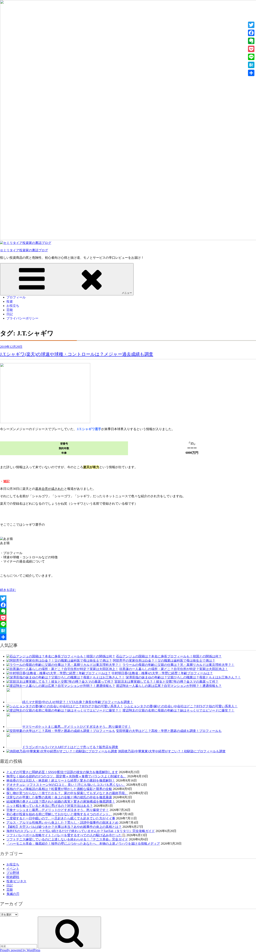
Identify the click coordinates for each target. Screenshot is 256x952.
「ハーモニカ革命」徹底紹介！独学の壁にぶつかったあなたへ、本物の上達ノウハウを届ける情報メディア (83, 843)
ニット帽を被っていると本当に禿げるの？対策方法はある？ (49, 805)
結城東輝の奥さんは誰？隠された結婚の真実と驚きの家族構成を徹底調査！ (60, 801)
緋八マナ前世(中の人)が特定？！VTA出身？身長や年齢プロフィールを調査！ (77, 702)
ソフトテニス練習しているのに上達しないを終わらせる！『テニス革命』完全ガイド (67, 839)
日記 (9, 314)
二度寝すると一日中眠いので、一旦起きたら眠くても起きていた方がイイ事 (60, 818)
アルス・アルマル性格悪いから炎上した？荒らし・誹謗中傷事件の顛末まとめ (62, 822)
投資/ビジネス (16, 881)
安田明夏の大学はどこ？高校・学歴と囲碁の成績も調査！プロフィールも (169, 731)
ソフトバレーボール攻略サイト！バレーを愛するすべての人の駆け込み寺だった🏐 (66, 835)
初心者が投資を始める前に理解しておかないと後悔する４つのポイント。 (59, 814)
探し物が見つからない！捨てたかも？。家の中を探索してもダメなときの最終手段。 (67, 793)
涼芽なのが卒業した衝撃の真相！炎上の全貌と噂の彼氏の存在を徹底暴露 (59, 797)
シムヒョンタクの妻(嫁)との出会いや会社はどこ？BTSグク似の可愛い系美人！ (181, 706)
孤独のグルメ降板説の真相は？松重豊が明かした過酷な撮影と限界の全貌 (59, 789)
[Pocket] (128, 618)
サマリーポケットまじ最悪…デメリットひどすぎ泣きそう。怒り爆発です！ (76, 726)
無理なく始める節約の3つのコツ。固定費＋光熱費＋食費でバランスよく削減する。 (66, 776)
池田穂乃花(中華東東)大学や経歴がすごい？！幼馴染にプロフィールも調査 (172, 751)
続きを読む (8, 590)
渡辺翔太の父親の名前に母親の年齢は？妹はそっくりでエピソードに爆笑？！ (178, 710)
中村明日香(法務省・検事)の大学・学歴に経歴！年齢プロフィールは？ (162, 673)
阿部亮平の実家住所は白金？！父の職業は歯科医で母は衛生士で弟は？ (164, 660)
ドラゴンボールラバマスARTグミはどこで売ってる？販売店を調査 (70, 747)
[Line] (128, 624)
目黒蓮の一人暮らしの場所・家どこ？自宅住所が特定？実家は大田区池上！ (173, 669)
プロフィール (16, 297)
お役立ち (12, 305)
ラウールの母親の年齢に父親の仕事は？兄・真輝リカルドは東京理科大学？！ (178, 664)
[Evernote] (128, 611)
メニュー (127, 292)
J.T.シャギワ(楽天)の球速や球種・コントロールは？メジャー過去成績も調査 (76, 354)
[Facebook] (128, 605)
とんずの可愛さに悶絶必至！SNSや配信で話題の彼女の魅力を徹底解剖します (62, 772)
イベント (12, 868)
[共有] (128, 637)
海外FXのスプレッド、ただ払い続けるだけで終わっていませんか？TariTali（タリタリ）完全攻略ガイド (80, 831)
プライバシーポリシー (22, 318)
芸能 (9, 310)
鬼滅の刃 (12, 894)
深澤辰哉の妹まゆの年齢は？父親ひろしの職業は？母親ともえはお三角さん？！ (183, 677)
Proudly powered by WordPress (20, 950)
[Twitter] (128, 598)
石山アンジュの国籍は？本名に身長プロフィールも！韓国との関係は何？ (169, 656)
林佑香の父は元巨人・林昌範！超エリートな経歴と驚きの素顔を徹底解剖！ (60, 780)
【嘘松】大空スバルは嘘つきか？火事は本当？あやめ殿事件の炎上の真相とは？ (64, 826)
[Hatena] (128, 630)
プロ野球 (12, 873)
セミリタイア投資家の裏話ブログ (24, 250)
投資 (9, 301)
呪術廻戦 (12, 877)
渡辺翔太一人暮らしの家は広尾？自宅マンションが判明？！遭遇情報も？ (169, 685)
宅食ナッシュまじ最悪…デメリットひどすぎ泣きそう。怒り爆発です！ (57, 810)
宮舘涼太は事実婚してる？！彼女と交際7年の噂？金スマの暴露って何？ (166, 681)
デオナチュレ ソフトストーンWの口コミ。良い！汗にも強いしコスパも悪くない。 (65, 784)
